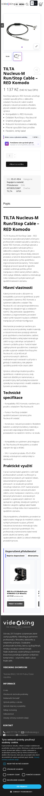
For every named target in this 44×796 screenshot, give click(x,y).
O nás (5, 690)
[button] (17, 56)
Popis (6, 203)
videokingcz (10, 735)
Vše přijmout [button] (22, 787)
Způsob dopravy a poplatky (14, 706)
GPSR (18, 191)
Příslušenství (12, 185)
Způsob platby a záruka (12, 702)
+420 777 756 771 (13, 732)
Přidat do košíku (17, 164)
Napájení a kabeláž (15, 182)
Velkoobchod (8, 714)
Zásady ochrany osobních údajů (16, 718)
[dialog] (22, 766)
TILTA (9, 191)
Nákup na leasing (10, 710)
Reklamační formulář (11, 698)
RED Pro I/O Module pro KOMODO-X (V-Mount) (17, 592)
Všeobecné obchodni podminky (15, 694)
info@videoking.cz (31, 732)
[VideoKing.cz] (8, 4)
